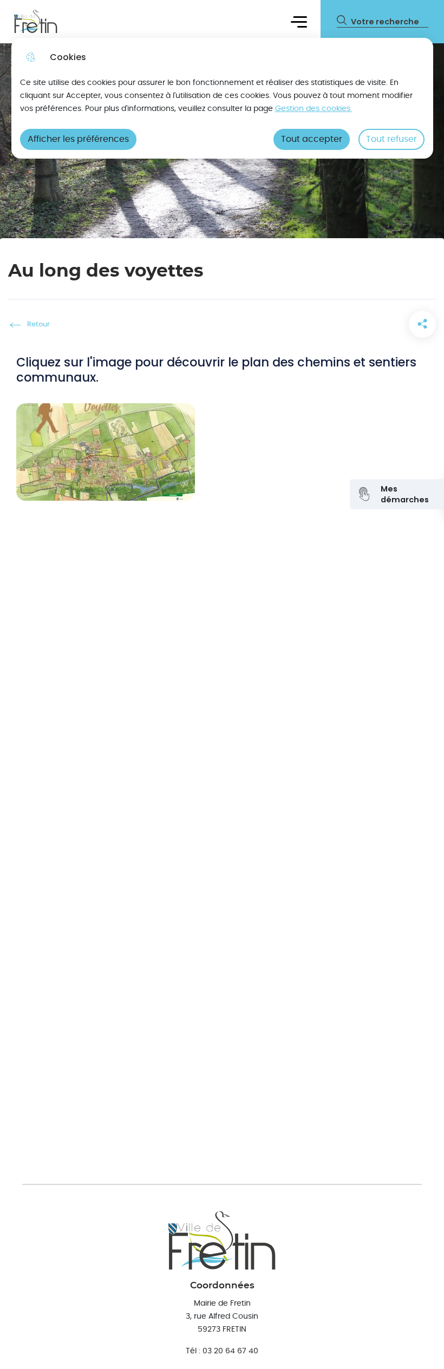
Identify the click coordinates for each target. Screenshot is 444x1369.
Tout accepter (311, 139)
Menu (299, 21)
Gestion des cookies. (313, 108)
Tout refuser (391, 139)
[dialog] (222, 98)
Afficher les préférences (78, 139)
